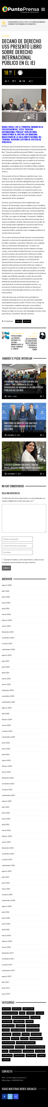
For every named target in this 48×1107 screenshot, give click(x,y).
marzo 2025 (6, 678)
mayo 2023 (6, 749)
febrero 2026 (7, 620)
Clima (22, 1013)
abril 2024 (5, 713)
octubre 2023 (7, 731)
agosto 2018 (7, 906)
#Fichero (6, 36)
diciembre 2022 (8, 778)
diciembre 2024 (8, 690)
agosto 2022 (7, 801)
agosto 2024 (7, 708)
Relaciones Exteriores (35, 1047)
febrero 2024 (7, 719)
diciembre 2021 (8, 848)
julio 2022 (5, 807)
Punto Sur (20, 1047)
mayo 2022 (6, 819)
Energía (29, 1021)
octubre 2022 (7, 789)
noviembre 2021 (8, 854)
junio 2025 (6, 667)
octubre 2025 (7, 643)
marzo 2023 (6, 760)
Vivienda (6, 1060)
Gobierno (20, 1026)
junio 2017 (6, 988)
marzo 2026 (6, 614)
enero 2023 (6, 772)
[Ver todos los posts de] (20, 72)
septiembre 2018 (8, 900)
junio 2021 (6, 883)
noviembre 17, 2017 (14, 474)
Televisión (40, 1051)
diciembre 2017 (8, 953)
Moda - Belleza (33, 1030)
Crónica (30, 1013)
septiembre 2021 (8, 865)
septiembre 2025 (8, 649)
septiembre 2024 (8, 702)
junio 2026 (6, 597)
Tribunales (31, 1055)
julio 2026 (5, 591)
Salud (5, 1051)
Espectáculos (8, 1026)
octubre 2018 (7, 894)
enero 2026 (6, 626)
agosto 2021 (7, 871)
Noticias (16, 1034)
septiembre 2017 (8, 970)
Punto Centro (8, 1043)
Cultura (40, 1013)
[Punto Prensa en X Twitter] (10, 1096)
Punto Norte (8, 1047)
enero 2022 (6, 842)
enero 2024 (6, 725)
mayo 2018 (6, 924)
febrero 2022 (7, 836)
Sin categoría (15, 1051)
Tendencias (7, 1055)
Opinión (26, 1034)
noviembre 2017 (8, 959)
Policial (6, 1038)
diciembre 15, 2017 (14, 435)
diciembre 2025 (8, 632)
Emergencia (19, 1021)
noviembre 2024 (8, 696)
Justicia (6, 1030)
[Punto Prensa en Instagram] (15, 1096)
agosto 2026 (7, 585)
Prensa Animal (36, 1038)
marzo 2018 (6, 935)
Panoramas (36, 1034)
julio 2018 (5, 912)
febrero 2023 (7, 766)
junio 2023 (6, 743)
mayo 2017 (6, 994)
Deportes (6, 1017)
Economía (35, 1017)
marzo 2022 (6, 830)
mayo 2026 (6, 603)
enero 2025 (6, 684)
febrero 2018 (7, 941)
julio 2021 (5, 877)
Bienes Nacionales (10, 1013)
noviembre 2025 (8, 638)
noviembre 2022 (8, 784)
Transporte (19, 1055)
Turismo (41, 1055)
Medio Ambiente (18, 1030)
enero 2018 (6, 947)
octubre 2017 (7, 965)
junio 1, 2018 (12, 396)
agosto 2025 (7, 655)
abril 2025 (5, 673)
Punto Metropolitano (26, 1043)
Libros (18, 321)
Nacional (6, 1034)
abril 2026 (5, 608)
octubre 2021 (7, 859)
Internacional (33, 1026)
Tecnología (28, 1051)
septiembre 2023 (8, 737)
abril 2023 (5, 754)
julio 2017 (5, 982)
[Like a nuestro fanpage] (4, 1096)
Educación (7, 1021)
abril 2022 (5, 824)
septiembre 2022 (8, 795)
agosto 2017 (7, 976)
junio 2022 (6, 813)
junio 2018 (6, 918)
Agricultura (28, 1009)
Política (27, 321)
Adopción (17, 1009)
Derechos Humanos (20, 1017)
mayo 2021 (6, 889)
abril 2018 (5, 929)
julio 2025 (5, 661)
